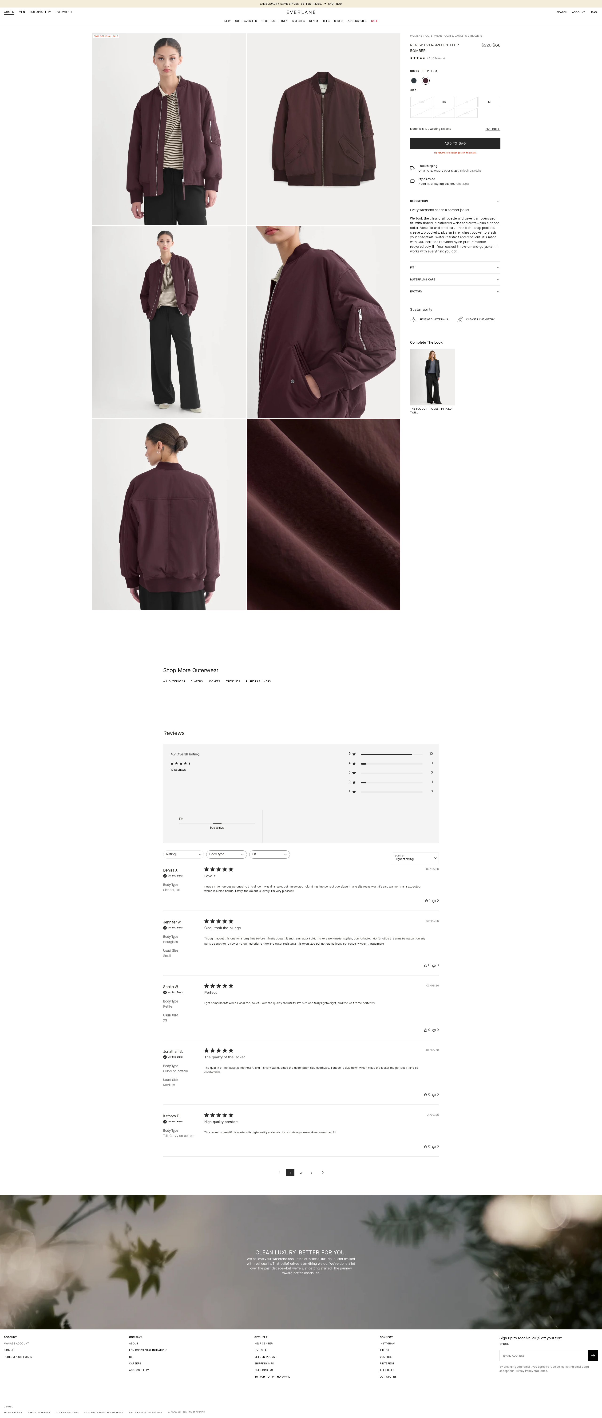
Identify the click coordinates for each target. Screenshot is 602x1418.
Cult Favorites (246, 21)
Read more (377, 944)
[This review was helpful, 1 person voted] (426, 901)
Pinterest (387, 1363)
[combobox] (183, 856)
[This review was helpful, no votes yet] (425, 965)
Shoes (338, 21)
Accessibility (139, 1370)
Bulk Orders (263, 1370)
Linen (284, 21)
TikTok (384, 1350)
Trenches (233, 681)
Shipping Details (470, 171)
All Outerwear (174, 681)
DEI (131, 1357)
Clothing (268, 21)
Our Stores (388, 1377)
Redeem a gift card (18, 1357)
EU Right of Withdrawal (272, 1377)
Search (562, 12)
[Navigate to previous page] (279, 1172)
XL (448, 114)
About (133, 1343)
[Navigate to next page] (322, 1172)
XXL (471, 114)
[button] (594, 12)
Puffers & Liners (258, 681)
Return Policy (264, 1357)
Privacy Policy (524, 1371)
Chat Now (462, 184)
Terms (543, 1371)
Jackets (214, 681)
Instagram (387, 1343)
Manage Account (16, 1343)
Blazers (197, 681)
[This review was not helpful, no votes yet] (434, 901)
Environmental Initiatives (148, 1350)
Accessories (357, 21)
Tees (326, 21)
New (227, 21)
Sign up (9, 1350)
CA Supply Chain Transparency (103, 1412)
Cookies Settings (67, 1412)
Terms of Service (39, 1412)
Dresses (298, 21)
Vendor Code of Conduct (145, 1412)
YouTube (386, 1357)
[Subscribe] (593, 1355)
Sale (374, 21)
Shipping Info (264, 1363)
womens (416, 36)
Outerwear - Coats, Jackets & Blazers (453, 36)
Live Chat (261, 1350)
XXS (425, 103)
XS (444, 102)
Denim (313, 21)
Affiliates (387, 1370)
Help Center (263, 1343)
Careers (135, 1363)
